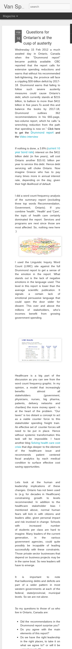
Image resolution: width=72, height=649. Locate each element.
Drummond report (42, 132)
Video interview (29, 136)
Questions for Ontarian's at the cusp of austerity (37, 37)
